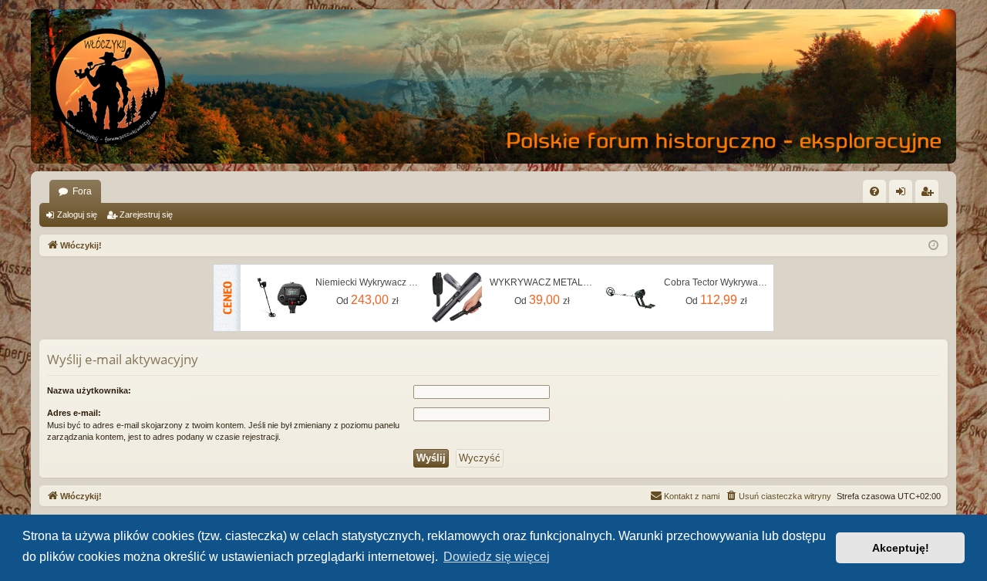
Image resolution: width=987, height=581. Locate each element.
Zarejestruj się (146, 214)
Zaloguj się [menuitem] (903, 194)
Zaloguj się (77, 214)
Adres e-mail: (74, 412)
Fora (82, 191)
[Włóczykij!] (107, 86)
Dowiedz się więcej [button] (496, 556)
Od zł (367, 299)
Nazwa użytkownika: (89, 390)
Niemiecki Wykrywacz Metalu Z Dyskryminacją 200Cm (367, 282)
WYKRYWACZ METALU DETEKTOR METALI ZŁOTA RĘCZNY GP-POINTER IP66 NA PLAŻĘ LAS (542, 282)
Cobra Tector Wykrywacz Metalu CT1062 (716, 282)
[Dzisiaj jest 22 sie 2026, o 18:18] (933, 246)
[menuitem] (874, 191)
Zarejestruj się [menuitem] (929, 194)
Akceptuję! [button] (900, 548)
